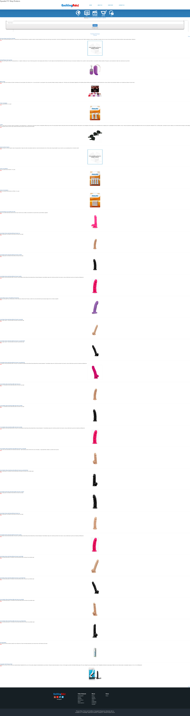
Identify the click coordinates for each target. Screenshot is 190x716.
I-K (95, 18)
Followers (94, 702)
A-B (89, 18)
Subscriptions (81, 702)
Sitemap (95, 35)
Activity (93, 697)
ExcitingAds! (80, 695)
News (107, 695)
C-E (91, 18)
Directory (110, 5)
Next (189, 36)
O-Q (99, 18)
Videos (79, 697)
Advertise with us (110, 711)
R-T (101, 18)
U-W (103, 18)
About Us (100, 5)
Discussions (80, 700)
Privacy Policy (79, 711)
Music (93, 695)
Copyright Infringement (99, 711)
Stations (94, 698)
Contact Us (121, 5)
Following (94, 701)
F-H (93, 18)
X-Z (105, 18)
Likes (93, 700)
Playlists (80, 698)
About (79, 701)
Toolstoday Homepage (95, 33)
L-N (97, 18)
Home (90, 5)
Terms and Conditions (88, 711)
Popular (93, 704)
